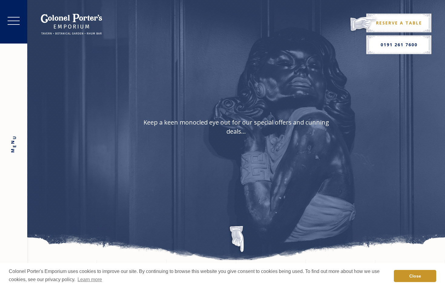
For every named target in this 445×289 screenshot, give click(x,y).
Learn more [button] (89, 279)
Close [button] (415, 276)
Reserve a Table (399, 23)
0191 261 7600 (399, 44)
